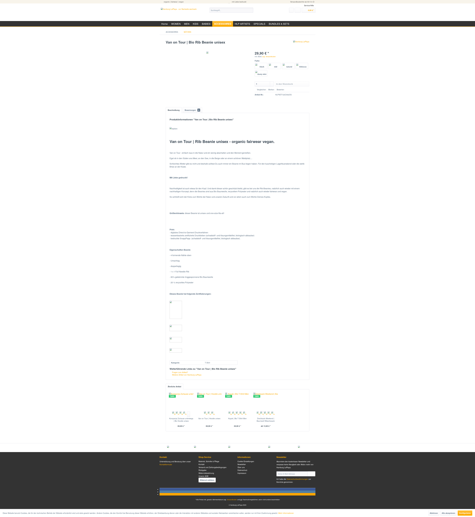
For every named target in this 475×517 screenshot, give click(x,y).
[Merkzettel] (291, 10)
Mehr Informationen (286, 513)
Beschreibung (174, 110)
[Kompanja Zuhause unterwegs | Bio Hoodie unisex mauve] (177, 414)
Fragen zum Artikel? (180, 372)
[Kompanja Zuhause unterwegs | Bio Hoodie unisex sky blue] (181, 414)
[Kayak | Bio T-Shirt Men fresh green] (241, 414)
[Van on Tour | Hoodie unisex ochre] (213, 414)
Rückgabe (202, 470)
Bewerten (280, 89)
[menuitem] (231, 10)
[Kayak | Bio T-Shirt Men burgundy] (234, 414)
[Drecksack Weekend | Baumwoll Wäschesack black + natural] (269, 414)
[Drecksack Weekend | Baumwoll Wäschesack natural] (262, 414)
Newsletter (242, 464)
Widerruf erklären (207, 480)
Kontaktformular (166, 464)
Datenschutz (242, 470)
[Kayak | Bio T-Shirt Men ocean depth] (237, 414)
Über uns (241, 467)
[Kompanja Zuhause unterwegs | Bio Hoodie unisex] (181, 401)
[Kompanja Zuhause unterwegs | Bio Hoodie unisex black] (174, 414)
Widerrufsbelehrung (206, 473)
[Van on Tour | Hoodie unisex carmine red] (209, 414)
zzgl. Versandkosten (269, 56)
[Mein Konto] (298, 10)
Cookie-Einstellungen (246, 461)
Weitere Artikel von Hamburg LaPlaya (186, 375)
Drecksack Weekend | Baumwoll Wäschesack (266, 419)
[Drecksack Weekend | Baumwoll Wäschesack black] (258, 414)
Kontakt (201, 464)
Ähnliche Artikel (174, 386)
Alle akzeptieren (448, 513)
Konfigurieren (465, 513)
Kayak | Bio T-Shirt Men (237, 418)
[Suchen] (251, 10)
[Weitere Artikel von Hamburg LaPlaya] (301, 44)
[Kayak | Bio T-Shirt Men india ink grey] (245, 414)
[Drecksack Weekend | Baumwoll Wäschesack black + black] (266, 414)
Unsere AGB (203, 476)
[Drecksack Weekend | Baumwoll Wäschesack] (265, 401)
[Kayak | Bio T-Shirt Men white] (230, 414)
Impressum (242, 473)
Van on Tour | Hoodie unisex (209, 418)
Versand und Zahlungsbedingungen (212, 467)
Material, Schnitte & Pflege (209, 461)
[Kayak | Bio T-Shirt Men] (237, 401)
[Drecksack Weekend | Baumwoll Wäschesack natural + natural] (273, 414)
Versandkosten (232, 499)
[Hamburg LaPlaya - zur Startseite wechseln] (179, 13)
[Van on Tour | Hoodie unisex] (209, 401)
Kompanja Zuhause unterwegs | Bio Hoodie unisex (181, 419)
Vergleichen (261, 89)
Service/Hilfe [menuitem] (309, 5)
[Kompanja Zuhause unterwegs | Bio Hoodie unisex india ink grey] (185, 414)
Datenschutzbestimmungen (297, 479)
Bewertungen (192, 110)
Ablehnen (434, 513)
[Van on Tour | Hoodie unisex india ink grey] (206, 414)
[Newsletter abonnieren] (311, 473)
